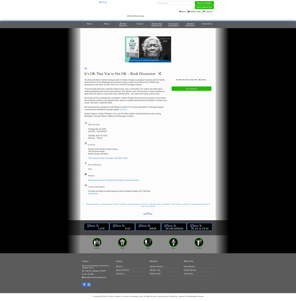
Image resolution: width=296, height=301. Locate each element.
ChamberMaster (192, 296)
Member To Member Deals (151, 204)
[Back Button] (86, 68)
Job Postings (176, 204)
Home (89, 23)
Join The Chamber (148, 206)
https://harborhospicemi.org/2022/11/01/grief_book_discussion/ (113, 180)
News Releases (107, 204)
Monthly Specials (134, 204)
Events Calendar (120, 204)
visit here (123, 109)
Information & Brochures (201, 204)
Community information (173, 24)
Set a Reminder (191, 88)
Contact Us (186, 204)
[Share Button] (159, 73)
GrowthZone (173, 296)
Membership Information (156, 24)
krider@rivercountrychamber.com (95, 277)
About (106, 23)
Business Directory (93, 204)
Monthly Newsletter (189, 24)
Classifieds (166, 204)
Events (139, 23)
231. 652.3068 (89, 274)
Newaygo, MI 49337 (95, 271)
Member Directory (123, 24)
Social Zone (207, 23)
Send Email (93, 194)
